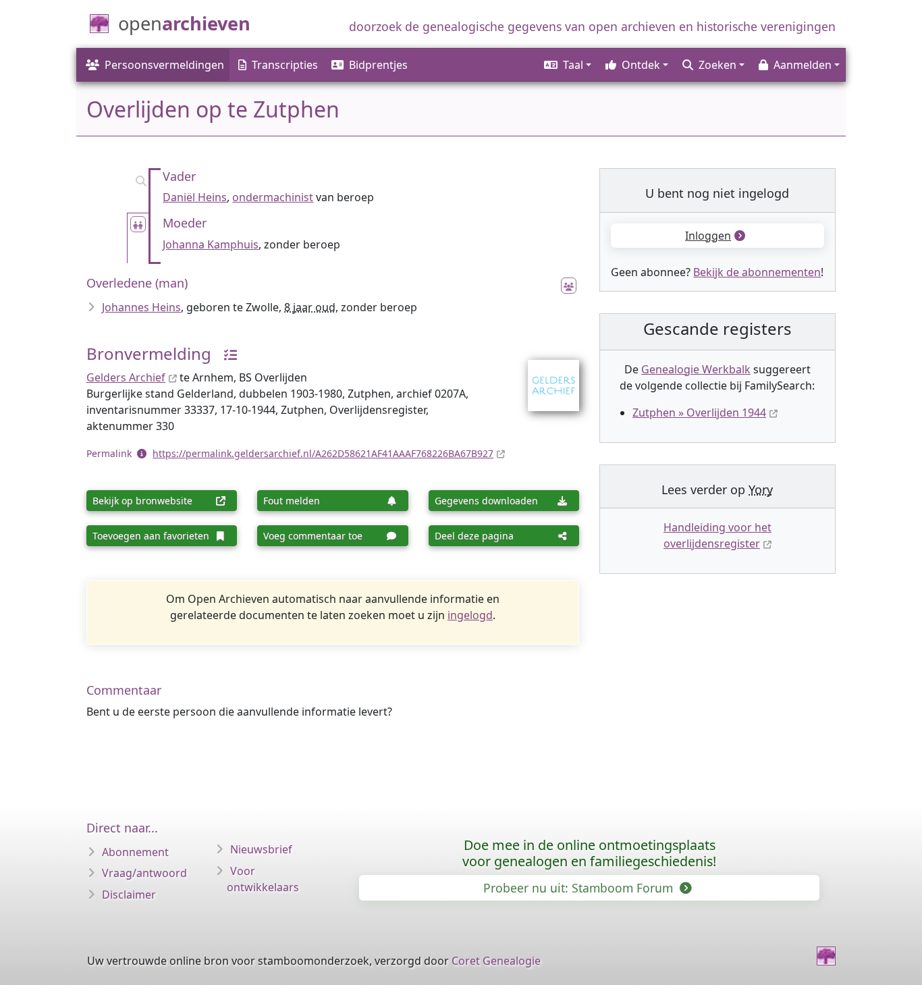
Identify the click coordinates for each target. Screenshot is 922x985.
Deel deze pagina (474, 535)
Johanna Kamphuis (211, 244)
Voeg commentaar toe (312, 535)
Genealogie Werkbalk (696, 369)
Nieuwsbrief (261, 849)
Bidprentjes (378, 64)
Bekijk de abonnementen (757, 272)
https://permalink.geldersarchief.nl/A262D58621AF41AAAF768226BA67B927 (323, 453)
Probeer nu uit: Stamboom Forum (579, 888)
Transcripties (285, 64)
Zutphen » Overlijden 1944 (699, 412)
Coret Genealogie (496, 960)
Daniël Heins (195, 197)
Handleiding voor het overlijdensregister (717, 535)
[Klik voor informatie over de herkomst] (225, 353)
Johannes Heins (141, 307)
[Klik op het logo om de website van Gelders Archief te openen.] (545, 376)
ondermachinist (272, 197)
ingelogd (470, 615)
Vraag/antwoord (144, 873)
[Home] (826, 956)
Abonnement (135, 852)
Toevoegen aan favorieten (150, 535)
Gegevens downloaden (486, 500)
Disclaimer (129, 894)
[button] (566, 65)
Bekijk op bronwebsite (142, 500)
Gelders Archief (125, 377)
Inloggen (708, 235)
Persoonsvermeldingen (164, 64)
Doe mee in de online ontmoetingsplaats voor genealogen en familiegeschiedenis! (589, 853)
